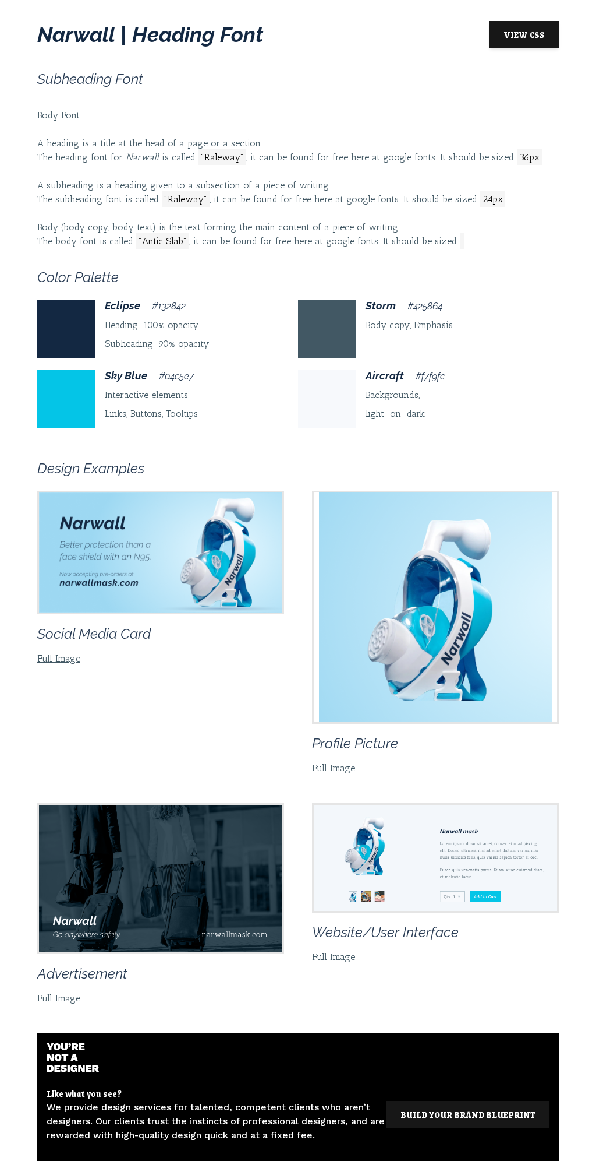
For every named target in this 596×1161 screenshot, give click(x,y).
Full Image (58, 658)
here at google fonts (393, 157)
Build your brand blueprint (467, 1114)
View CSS (524, 34)
